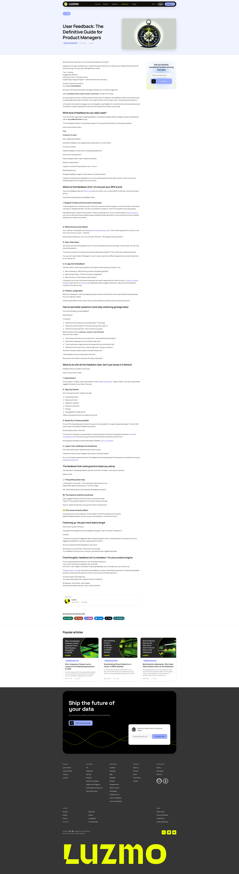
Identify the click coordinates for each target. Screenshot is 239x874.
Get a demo (160, 771)
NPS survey (87, 191)
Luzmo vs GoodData (115, 798)
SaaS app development (70, 460)
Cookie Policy (160, 818)
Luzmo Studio (67, 768)
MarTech (88, 774)
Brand (135, 774)
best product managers (74, 570)
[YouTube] (174, 832)
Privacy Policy (161, 812)
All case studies (93, 822)
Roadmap (112, 778)
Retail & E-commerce (92, 781)
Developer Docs (114, 784)
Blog (111, 774)
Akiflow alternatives (105, 382)
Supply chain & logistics (93, 784)
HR (87, 768)
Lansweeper (92, 818)
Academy (112, 768)
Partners (135, 771)
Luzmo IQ (65, 774)
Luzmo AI (97, 4)
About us (135, 768)
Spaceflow (92, 812)
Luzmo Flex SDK (67, 771)
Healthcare (89, 771)
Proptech (89, 778)
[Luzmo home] (72, 4)
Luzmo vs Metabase (115, 801)
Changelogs (113, 791)
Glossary (112, 781)
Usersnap (83, 283)
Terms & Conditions (162, 815)
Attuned (65, 812)
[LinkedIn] (169, 832)
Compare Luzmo (114, 794)
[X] (164, 832)
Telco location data (92, 791)
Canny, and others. (107, 441)
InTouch (65, 818)
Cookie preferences (162, 822)
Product (105, 4)
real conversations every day (99, 230)
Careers (135, 781)
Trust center (137, 778)
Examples (112, 771)
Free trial (169, 4)
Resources (125, 4)
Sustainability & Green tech (94, 788)
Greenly (65, 815)
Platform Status (114, 788)
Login (161, 4)
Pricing (134, 4)
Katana (91, 815)
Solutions (114, 4)
